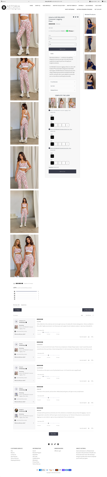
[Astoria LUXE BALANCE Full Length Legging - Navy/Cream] (90, 43)
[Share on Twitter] (76, 17)
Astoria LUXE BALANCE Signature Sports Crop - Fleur (61, 129)
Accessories (89, 5)
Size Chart (98, 5)
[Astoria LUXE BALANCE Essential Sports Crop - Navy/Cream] (90, 25)
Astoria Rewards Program (84, 9)
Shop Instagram (69, 9)
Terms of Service (15, 458)
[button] (54, 24)
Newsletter (35, 454)
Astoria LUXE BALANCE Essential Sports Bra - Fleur (60, 148)
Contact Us (13, 454)
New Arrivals (47, 5)
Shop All (37, 5)
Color (50, 35)
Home (31, 5)
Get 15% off (98, 9)
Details (52, 53)
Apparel (81, 5)
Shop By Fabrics (71, 5)
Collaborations (36, 458)
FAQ (12, 451)
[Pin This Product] (77, 17)
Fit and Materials (54, 82)
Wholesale (35, 460)
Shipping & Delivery (15, 460)
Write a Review (89, 310)
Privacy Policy (36, 462)
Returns (13, 452)
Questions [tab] (23, 305)
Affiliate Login (57, 451)
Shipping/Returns (54, 90)
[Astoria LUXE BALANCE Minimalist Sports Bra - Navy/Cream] (90, 80)
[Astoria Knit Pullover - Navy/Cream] (90, 62)
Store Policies (14, 456)
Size (49, 41)
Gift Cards (35, 456)
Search (34, 451)
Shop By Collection (58, 5)
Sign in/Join (93, 1)
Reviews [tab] (16, 305)
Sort (82, 315)
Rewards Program (37, 452)
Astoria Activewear (56, 472)
